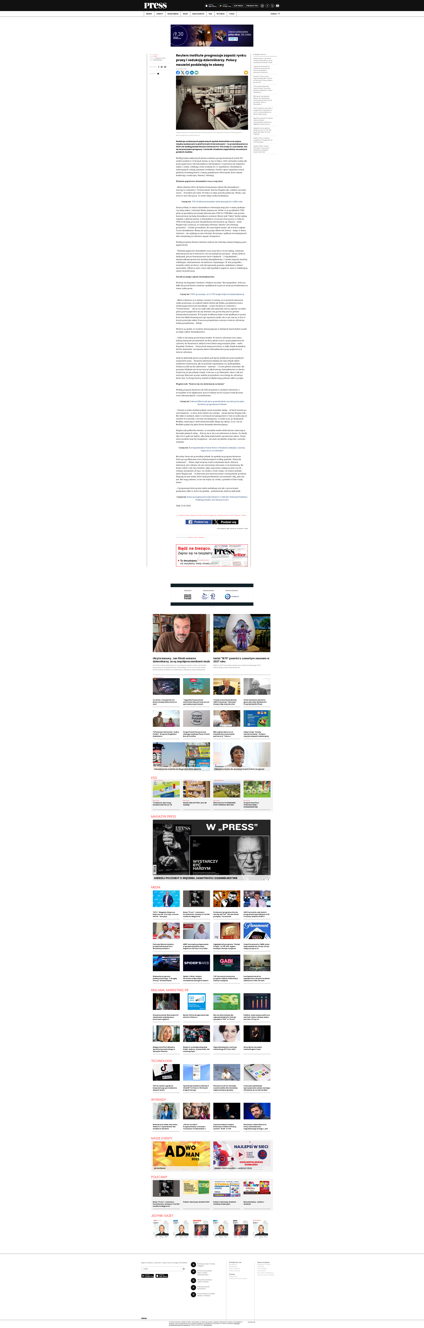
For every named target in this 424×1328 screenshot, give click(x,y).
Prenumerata (234, 1271)
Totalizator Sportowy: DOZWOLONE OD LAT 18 (162, 804)
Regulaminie (208, 1325)
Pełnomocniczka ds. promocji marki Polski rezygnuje (239, 769)
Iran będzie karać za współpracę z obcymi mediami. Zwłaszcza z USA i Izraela (257, 978)
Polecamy (159, 1177)
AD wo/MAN (262, 1269)
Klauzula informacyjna (238, 1278)
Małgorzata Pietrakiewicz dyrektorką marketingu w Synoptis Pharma (164, 1049)
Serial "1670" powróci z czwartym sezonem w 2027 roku (241, 660)
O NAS (231, 14)
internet (190, 537)
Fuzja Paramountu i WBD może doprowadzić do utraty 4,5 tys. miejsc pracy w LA (257, 946)
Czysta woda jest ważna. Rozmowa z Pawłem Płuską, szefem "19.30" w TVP (225, 1126)
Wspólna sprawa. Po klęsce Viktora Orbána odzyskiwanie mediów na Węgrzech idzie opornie (263, 121)
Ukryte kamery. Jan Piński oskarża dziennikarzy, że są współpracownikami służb (262, 60)
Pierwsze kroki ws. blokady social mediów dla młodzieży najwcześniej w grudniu (225, 1088)
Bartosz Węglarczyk (210, 515)
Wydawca (233, 1266)
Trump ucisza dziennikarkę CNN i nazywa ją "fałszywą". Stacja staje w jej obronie (225, 702)
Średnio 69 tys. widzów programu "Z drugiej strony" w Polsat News (263, 140)
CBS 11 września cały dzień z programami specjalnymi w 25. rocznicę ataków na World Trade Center (263, 111)
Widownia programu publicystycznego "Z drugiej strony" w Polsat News (165, 978)
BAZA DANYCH (198, 14)
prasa (232, 515)
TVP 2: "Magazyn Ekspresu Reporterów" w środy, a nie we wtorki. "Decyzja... (166, 914)
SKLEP (185, 14)
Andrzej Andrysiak (223, 515)
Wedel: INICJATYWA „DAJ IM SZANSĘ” (195, 804)
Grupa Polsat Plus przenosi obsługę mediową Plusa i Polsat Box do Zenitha (196, 734)
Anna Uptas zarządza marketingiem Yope (253, 1048)
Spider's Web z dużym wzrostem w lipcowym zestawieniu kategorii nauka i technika (261, 149)
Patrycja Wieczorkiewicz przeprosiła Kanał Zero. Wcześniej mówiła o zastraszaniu (163, 947)
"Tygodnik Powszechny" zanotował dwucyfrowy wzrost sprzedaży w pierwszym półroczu (261, 69)
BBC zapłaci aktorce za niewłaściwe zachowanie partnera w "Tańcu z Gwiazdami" (224, 735)
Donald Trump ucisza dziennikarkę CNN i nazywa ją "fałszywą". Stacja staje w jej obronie (263, 79)
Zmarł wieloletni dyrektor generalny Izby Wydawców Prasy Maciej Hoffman (255, 702)
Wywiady (158, 1099)
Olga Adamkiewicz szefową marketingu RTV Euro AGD (225, 1048)
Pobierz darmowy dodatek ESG (196, 1202)
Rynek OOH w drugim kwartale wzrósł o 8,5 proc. (196, 1016)
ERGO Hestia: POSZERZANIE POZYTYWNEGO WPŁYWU (224, 804)
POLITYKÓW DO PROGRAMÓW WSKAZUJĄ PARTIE (184, 878)
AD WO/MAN (159, 1168)
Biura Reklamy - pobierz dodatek (254, 1203)
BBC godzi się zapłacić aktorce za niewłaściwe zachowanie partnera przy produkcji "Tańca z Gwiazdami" (262, 100)
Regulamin (233, 1276)
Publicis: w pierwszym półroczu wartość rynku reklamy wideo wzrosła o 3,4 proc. (257, 1017)
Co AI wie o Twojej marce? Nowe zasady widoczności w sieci (165, 702)
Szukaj (274, 14)
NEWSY (149, 14)
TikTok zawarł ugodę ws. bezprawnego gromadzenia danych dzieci (165, 1088)
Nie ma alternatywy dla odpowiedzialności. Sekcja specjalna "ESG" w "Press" (224, 1017)
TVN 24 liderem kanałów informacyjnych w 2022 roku (217, 201)
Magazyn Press (163, 816)
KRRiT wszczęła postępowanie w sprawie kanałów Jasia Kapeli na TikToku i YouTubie (196, 946)
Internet (243, 515)
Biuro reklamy (234, 1269)
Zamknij (251, 1322)
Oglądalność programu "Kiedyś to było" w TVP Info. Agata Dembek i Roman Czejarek (262, 131)
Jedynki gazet (162, 1215)
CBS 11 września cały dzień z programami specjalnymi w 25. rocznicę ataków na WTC (257, 914)
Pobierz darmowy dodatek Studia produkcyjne (224, 1203)
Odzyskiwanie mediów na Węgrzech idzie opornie (177, 769)
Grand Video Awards (265, 1275)
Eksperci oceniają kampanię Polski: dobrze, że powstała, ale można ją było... (196, 1049)
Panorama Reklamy (265, 1273)
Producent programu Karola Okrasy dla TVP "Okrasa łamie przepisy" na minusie (226, 914)
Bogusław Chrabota (197, 515)
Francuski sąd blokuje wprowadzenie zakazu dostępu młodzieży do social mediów (257, 1088)
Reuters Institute (184, 515)
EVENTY (160, 14)
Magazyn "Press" (264, 1264)
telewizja (237, 515)
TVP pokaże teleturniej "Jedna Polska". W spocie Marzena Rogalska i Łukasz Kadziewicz (262, 89)
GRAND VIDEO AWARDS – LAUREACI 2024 (233, 1168)
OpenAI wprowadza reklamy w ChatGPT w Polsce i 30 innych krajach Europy (196, 1088)
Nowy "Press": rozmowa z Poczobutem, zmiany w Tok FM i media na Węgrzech (196, 914)
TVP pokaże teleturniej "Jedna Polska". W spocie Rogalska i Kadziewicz (166, 734)
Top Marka (261, 1271)
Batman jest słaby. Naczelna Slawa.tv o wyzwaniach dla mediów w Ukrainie (165, 1126)
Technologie (161, 1061)
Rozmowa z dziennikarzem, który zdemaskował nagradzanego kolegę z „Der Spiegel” (256, 1127)
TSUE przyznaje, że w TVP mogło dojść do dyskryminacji (217, 294)
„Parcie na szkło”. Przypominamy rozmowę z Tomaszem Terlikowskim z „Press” (194, 1127)
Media (156, 887)
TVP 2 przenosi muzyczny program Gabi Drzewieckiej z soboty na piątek (225, 978)
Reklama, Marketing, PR (170, 990)
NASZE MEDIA (173, 14)
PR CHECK (221, 14)
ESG (210, 14)
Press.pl (260, 1266)
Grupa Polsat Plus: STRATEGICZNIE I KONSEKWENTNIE (251, 805)
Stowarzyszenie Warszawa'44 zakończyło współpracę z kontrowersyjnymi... (166, 1017)
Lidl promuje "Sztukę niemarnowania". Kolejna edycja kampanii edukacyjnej (256, 734)
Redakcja (233, 1264)
